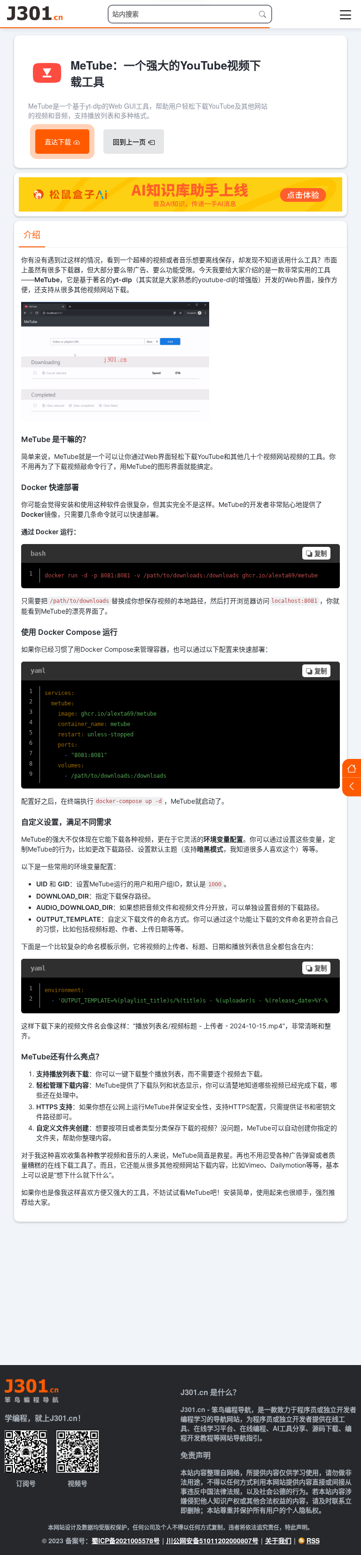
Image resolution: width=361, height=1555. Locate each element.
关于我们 (278, 1540)
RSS (313, 1540)
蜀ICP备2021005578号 (126, 1540)
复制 (320, 553)
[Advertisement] (180, 1292)
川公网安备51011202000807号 (212, 1540)
